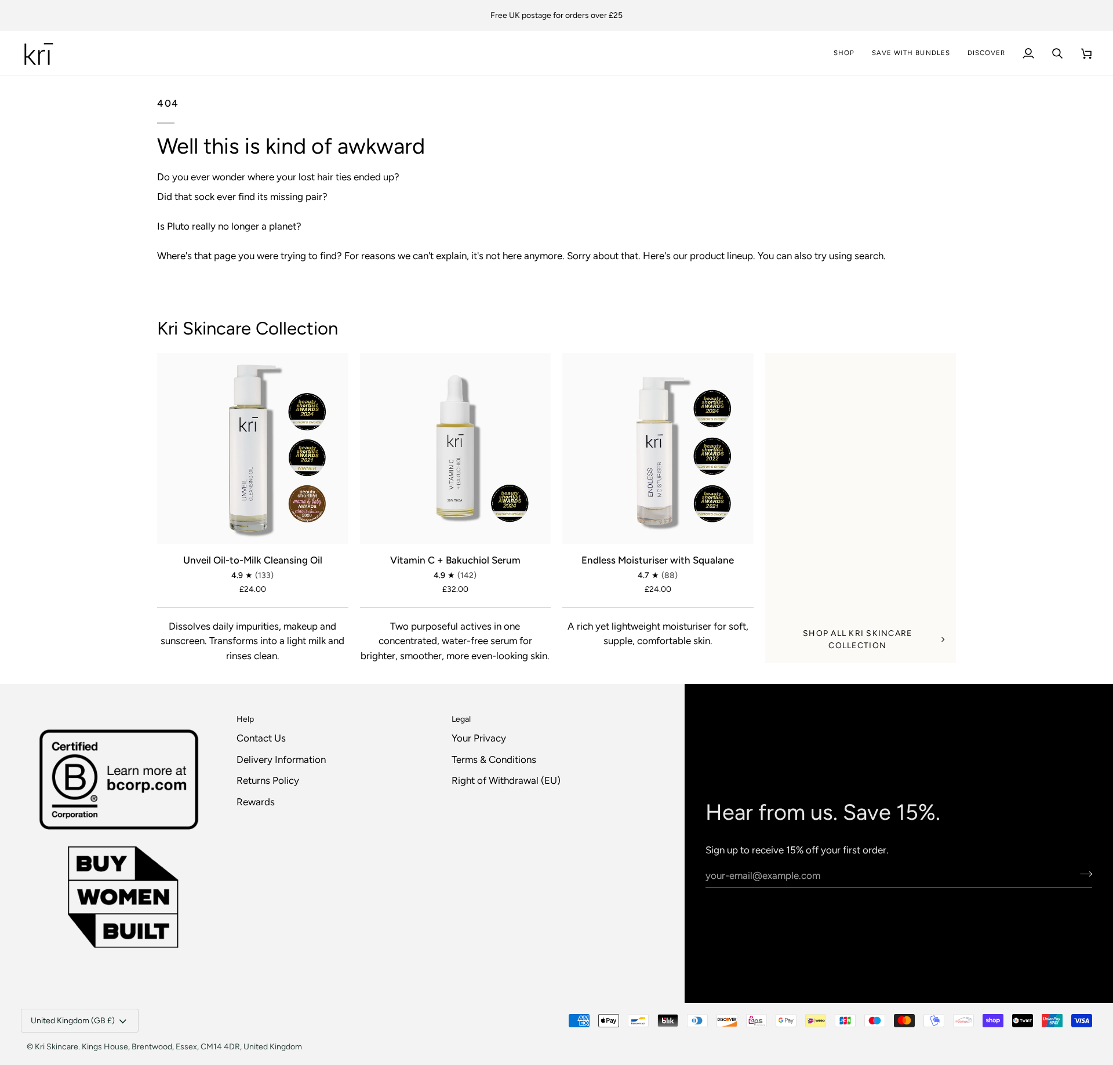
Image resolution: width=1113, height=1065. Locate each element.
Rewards (256, 802)
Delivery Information (281, 759)
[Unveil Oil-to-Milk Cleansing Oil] (252, 448)
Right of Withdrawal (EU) (506, 780)
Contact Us (261, 738)
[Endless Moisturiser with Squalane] (658, 448)
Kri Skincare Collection (247, 328)
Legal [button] (461, 719)
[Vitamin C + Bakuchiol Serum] (455, 448)
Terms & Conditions (494, 759)
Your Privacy (479, 738)
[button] (986, 53)
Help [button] (245, 719)
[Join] (1082, 873)
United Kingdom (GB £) (73, 1021)
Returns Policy (268, 780)
